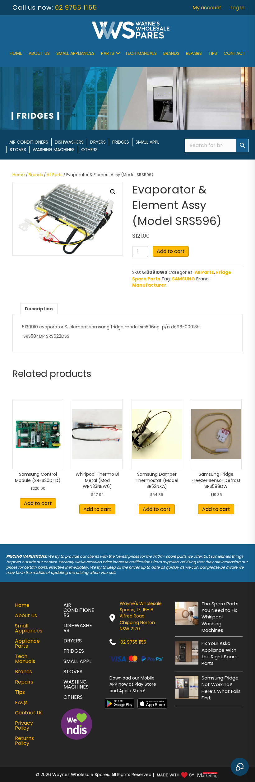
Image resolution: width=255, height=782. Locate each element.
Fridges (120, 142)
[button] (118, 53)
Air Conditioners (28, 142)
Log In (237, 7)
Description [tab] (39, 309)
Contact (234, 53)
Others (89, 149)
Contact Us (29, 712)
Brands (171, 53)
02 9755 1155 (76, 7)
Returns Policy (24, 741)
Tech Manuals (141, 53)
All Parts (55, 175)
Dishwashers (69, 142)
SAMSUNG (183, 279)
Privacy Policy (24, 725)
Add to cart (171, 251)
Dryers (98, 142)
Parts (107, 53)
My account (206, 7)
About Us (39, 53)
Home (16, 53)
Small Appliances (75, 53)
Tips (212, 53)
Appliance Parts (27, 643)
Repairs (194, 53)
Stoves (18, 149)
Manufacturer (149, 285)
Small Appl (147, 142)
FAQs (21, 702)
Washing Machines (54, 149)
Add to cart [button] (38, 503)
